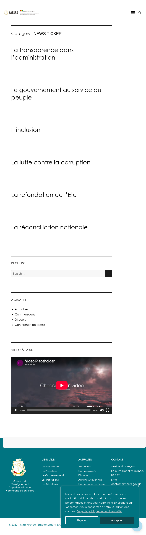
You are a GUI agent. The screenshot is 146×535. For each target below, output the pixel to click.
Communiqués (25, 314)
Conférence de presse (30, 325)
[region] (100, 507)
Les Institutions (50, 479)
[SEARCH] (108, 273)
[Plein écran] (108, 410)
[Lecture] (16, 410)
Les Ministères (50, 483)
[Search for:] (58, 273)
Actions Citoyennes (90, 479)
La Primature (49, 470)
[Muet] (102, 410)
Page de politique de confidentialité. (99, 511)
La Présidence (50, 466)
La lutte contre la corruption (50, 162)
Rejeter (81, 520)
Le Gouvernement (53, 475)
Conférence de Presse (91, 483)
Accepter (116, 520)
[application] (61, 385)
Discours (20, 319)
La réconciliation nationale (49, 227)
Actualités (21, 309)
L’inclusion (25, 129)
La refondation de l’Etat (45, 194)
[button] (132, 12)
